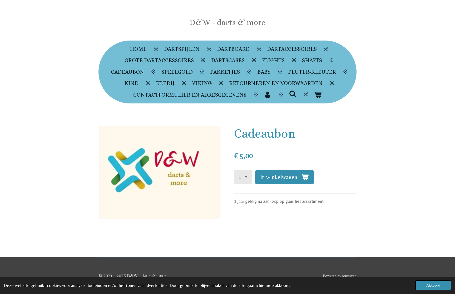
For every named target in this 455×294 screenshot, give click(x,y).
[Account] (267, 95)
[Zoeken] (292, 94)
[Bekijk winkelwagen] (318, 95)
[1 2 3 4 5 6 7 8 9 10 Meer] (243, 177)
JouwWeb (349, 276)
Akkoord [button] (433, 285)
